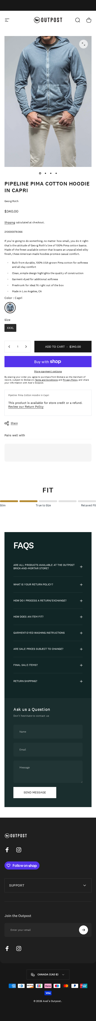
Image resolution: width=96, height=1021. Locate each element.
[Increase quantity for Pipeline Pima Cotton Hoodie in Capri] (26, 346)
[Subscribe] (83, 929)
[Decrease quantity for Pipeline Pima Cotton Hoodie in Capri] (9, 346)
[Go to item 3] (50, 173)
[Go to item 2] (45, 173)
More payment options (48, 371)
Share (14, 423)
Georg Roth (11, 201)
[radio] (10, 307)
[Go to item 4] (56, 173)
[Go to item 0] (40, 173)
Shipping (9, 222)
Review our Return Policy (26, 407)
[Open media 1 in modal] (83, 44)
